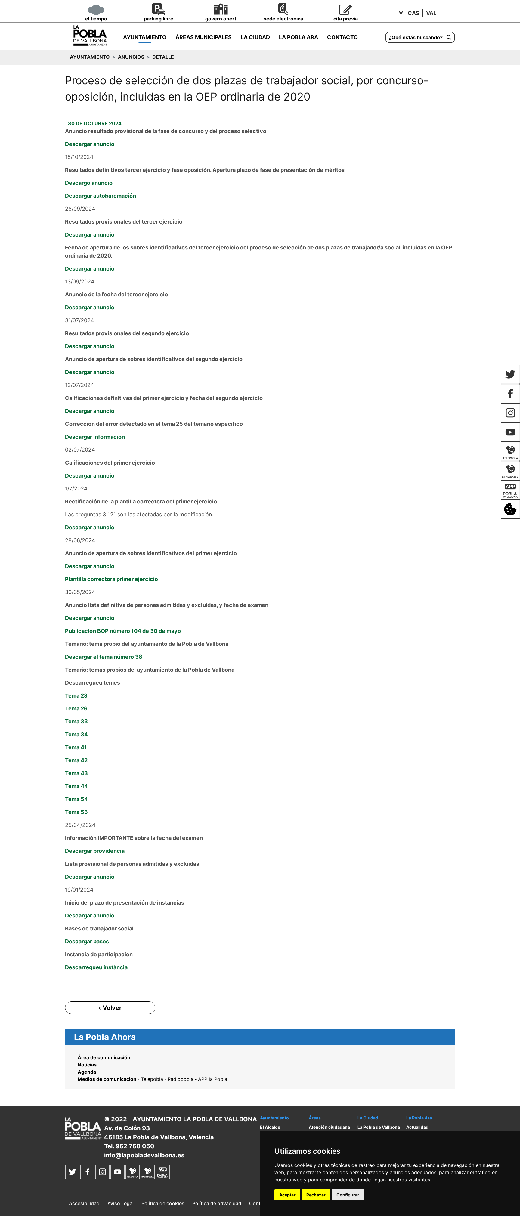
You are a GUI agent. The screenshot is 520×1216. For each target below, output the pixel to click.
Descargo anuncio (89, 183)
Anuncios (131, 57)
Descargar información (95, 437)
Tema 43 (76, 773)
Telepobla (152, 1079)
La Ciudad (255, 37)
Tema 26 (76, 708)
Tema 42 (76, 760)
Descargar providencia (95, 851)
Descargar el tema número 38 (103, 657)
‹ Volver (110, 1007)
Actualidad (417, 1127)
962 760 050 (135, 1146)
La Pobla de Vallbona (379, 1127)
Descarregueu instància (96, 967)
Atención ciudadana (329, 1127)
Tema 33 (76, 721)
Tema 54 (76, 799)
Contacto (342, 37)
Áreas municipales (203, 37)
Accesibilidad (84, 1203)
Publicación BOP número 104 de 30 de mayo (123, 631)
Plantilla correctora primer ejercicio (111, 579)
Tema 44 (76, 786)
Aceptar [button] (287, 1194)
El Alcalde (270, 1127)
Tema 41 (76, 747)
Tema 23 (76, 695)
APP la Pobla (212, 1079)
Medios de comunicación (107, 1079)
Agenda (87, 1072)
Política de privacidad (216, 1203)
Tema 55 (76, 812)
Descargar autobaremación (100, 196)
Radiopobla (180, 1079)
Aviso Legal (120, 1203)
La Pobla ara (298, 37)
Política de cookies (162, 1203)
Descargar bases (87, 941)
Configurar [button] (347, 1194)
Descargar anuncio (89, 144)
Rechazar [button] (316, 1194)
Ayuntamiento (144, 37)
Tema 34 (76, 734)
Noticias (87, 1065)
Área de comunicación (104, 1057)
